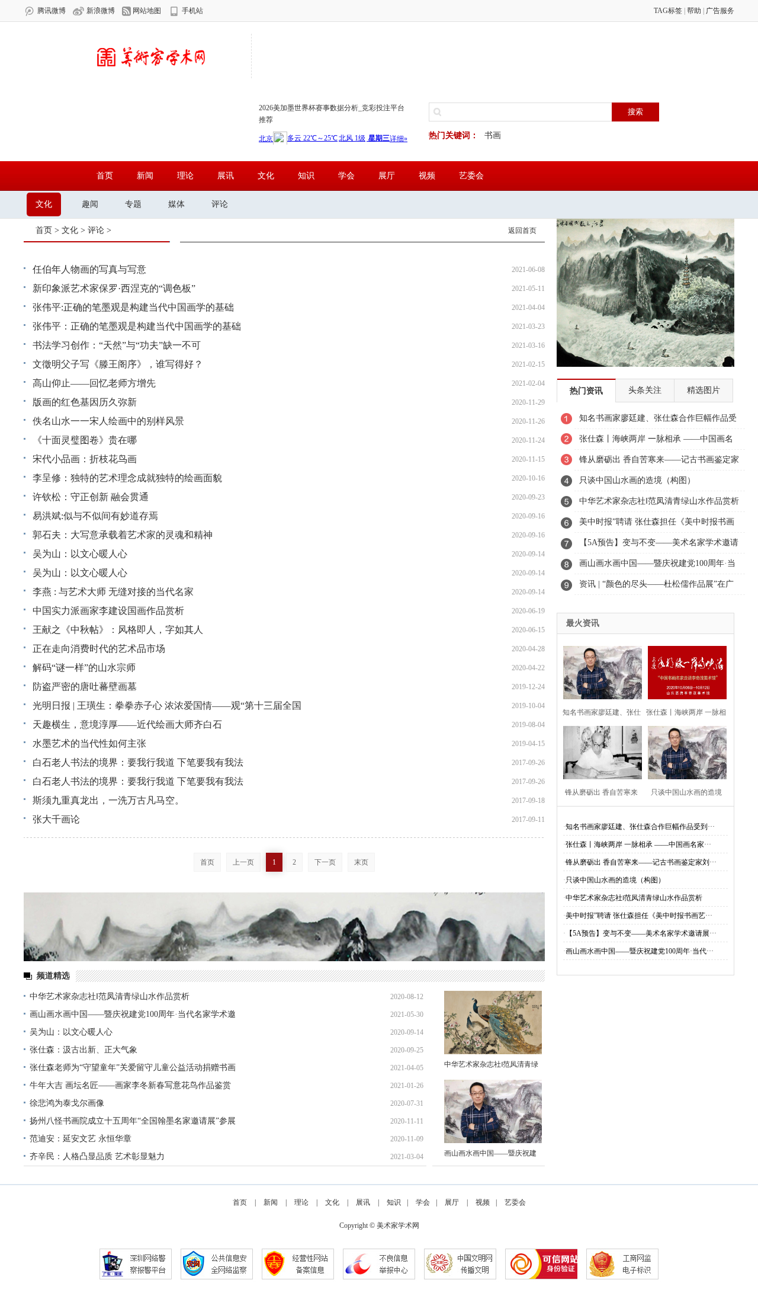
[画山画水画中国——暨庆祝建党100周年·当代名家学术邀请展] (493, 1111)
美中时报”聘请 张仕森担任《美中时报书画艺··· (639, 915)
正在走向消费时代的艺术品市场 (99, 649)
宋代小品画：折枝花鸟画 (85, 459)
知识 (306, 175)
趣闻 (90, 204)
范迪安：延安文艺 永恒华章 (80, 1138)
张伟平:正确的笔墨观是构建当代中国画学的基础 (133, 307)
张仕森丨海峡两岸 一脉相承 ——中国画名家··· (638, 844)
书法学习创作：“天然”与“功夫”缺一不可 (117, 345)
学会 (346, 175)
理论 (185, 175)
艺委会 (471, 175)
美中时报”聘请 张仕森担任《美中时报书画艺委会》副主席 (656, 525)
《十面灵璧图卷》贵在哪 (85, 440)
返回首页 (522, 230)
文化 (266, 175)
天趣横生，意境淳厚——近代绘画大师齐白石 (127, 724)
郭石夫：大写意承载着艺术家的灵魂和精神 (123, 535)
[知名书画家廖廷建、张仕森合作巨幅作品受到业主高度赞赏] (599, 671)
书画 (492, 135)
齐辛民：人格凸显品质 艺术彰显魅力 (97, 1156)
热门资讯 (586, 390)
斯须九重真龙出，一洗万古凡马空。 (108, 800)
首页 (105, 175)
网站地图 (146, 11)
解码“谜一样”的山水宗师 (84, 668)
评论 (219, 204)
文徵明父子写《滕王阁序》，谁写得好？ (118, 364)
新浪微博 (100, 11)
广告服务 (720, 11)
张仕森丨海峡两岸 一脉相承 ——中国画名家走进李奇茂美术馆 (656, 442)
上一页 (243, 862)
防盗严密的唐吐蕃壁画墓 (85, 686)
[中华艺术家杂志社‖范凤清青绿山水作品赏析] (493, 1022)
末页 (361, 862)
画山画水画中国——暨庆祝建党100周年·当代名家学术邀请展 (657, 566)
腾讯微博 (51, 11)
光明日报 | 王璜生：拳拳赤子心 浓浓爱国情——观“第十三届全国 (167, 705)
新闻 (145, 175)
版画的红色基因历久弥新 (85, 402)
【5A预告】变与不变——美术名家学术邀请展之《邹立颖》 (658, 545)
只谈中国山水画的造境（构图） (637, 480)
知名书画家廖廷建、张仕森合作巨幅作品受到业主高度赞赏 (658, 421)
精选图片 (703, 390)
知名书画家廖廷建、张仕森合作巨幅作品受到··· (640, 827)
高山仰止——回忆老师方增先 (94, 383)
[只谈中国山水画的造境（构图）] (684, 751)
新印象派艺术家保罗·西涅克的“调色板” (114, 288)
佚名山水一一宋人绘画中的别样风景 (108, 421)
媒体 (176, 204)
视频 (427, 175)
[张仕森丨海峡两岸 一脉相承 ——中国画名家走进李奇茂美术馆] (684, 671)
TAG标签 (668, 11)
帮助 (694, 11)
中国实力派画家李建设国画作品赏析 (108, 611)
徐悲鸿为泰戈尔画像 (67, 1103)
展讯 (225, 175)
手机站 (191, 11)
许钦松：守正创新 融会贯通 (91, 497)
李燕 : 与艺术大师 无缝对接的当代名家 (113, 592)
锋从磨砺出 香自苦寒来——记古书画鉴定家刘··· (641, 862)
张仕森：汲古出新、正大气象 (83, 1049)
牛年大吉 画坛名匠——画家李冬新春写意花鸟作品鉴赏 (130, 1085)
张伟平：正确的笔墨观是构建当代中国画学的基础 (137, 326)
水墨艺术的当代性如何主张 (89, 743)
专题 (133, 204)
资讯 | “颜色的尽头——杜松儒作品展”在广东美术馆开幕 (656, 587)
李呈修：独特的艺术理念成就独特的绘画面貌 (127, 478)
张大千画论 (56, 819)
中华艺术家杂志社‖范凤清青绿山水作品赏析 (110, 996)
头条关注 (644, 390)
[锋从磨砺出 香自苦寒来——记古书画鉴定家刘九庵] (599, 751)
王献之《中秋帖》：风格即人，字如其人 (118, 630)
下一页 (325, 862)
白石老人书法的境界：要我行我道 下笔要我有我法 (138, 762)
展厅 (386, 175)
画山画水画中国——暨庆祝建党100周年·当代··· (640, 951)
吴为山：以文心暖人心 (80, 554)
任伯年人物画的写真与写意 (89, 269)
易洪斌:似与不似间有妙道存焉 (95, 516)
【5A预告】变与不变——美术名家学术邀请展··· (641, 933)
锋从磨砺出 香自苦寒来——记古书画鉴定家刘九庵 (659, 463)
